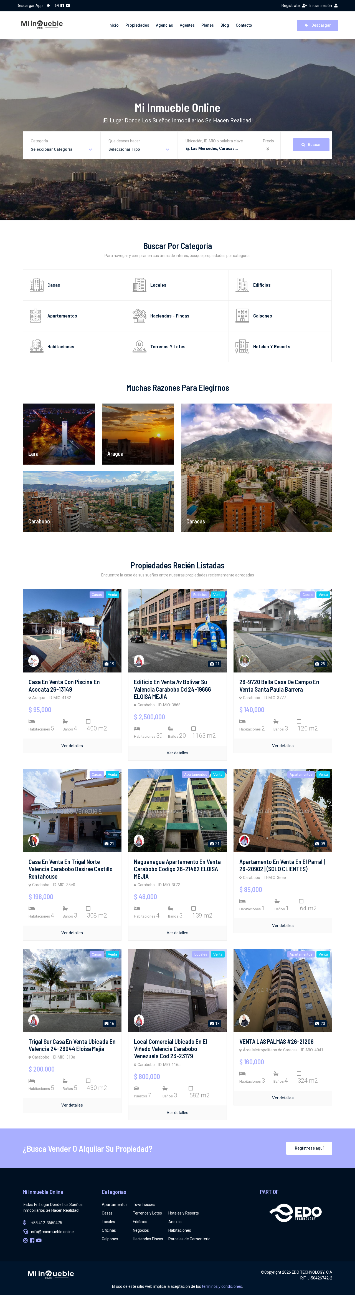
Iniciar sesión (321, 5)
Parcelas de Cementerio (189, 1239)
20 (322, 1023)
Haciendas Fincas (148, 1239)
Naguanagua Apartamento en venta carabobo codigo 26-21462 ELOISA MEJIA (177, 869)
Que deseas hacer (124, 141)
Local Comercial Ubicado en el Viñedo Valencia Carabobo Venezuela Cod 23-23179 (170, 1049)
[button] (268, 149)
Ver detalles (72, 745)
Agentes (187, 25)
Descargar (321, 25)
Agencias (164, 25)
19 (111, 664)
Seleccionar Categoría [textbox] (51, 149)
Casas (107, 1213)
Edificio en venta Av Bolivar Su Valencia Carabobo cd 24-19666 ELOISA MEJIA (172, 689)
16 (111, 1023)
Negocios (141, 1230)
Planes (207, 25)
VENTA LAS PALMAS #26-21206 (276, 1041)
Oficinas (109, 1230)
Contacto (244, 25)
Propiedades (137, 25)
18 (217, 1023)
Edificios (140, 1222)
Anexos (175, 1222)
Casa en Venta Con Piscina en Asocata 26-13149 (64, 685)
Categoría (39, 141)
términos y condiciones (222, 1286)
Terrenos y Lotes (147, 1213)
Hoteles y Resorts (183, 1213)
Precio (268, 141)
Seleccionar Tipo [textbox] (124, 149)
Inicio (113, 25)
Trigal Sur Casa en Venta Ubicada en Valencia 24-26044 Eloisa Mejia (72, 1045)
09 (322, 844)
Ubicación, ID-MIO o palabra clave (214, 141)
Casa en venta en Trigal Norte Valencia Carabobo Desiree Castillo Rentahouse (71, 869)
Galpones (110, 1239)
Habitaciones (179, 1230)
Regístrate (291, 5)
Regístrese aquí (309, 1148)
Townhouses (144, 1204)
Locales (108, 1222)
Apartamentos (115, 1204)
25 (322, 664)
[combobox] (62, 149)
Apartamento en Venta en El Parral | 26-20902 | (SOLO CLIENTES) (282, 865)
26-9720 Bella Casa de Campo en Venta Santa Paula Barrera (279, 685)
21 (217, 664)
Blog (224, 25)
